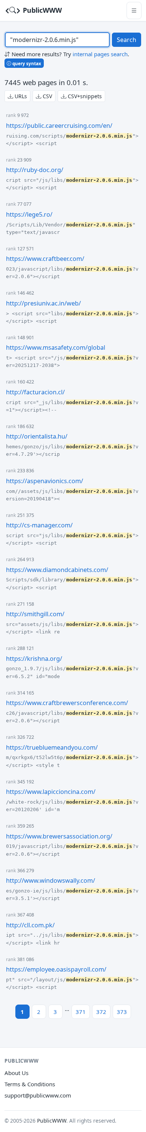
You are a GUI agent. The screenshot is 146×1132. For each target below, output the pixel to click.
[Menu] (134, 10)
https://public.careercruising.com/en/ (59, 125)
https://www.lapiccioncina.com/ (50, 792)
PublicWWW (41, 10)
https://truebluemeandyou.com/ (52, 747)
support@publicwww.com (37, 1095)
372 (101, 1011)
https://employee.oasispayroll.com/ (56, 969)
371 (81, 1011)
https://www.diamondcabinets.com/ (57, 570)
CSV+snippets (84, 96)
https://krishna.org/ (34, 658)
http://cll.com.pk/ (30, 925)
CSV (46, 96)
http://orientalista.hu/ (36, 436)
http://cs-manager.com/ (39, 525)
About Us (16, 1073)
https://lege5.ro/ (29, 214)
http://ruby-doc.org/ (34, 170)
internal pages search (100, 54)
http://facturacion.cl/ (35, 392)
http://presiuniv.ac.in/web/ (43, 303)
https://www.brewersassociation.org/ (59, 836)
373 (122, 1011)
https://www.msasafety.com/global (55, 347)
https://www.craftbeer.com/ (45, 259)
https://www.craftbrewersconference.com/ (67, 703)
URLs (20, 96)
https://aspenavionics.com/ (44, 481)
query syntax (26, 63)
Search (126, 40)
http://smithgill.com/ (35, 614)
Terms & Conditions (29, 1084)
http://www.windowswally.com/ (50, 880)
